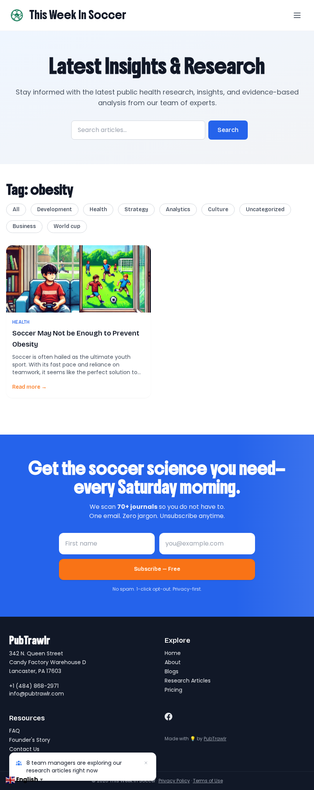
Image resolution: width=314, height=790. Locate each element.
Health (98, 209)
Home (173, 653)
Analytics (178, 209)
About (173, 662)
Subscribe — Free (157, 569)
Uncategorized (265, 209)
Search (228, 130)
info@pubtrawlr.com (36, 693)
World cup (67, 226)
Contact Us (24, 749)
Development (54, 209)
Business (24, 226)
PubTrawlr (215, 738)
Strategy (136, 209)
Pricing (173, 690)
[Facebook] (168, 716)
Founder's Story (29, 740)
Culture (218, 209)
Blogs (171, 671)
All (16, 209)
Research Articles (188, 680)
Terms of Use (208, 780)
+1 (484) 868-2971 (34, 686)
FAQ (14, 731)
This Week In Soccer (77, 15)
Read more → (29, 387)
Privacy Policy (174, 780)
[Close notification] (146, 763)
